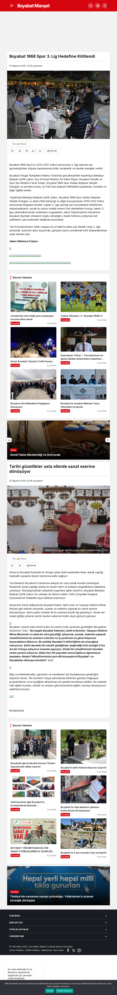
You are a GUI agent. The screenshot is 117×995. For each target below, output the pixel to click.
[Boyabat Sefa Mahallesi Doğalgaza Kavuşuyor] (33, 391)
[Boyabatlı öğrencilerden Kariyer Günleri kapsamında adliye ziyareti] (33, 751)
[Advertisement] (58, 30)
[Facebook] (68, 950)
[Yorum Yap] (27, 151)
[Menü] (12, 6)
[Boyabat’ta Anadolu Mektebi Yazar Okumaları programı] (83, 391)
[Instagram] (79, 950)
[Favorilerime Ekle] (20, 151)
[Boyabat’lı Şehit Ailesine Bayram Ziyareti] (83, 751)
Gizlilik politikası (64, 991)
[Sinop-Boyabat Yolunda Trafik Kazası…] (33, 347)
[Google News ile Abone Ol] (19, 144)
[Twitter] (73, 950)
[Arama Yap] (90, 6)
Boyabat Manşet (33, 6)
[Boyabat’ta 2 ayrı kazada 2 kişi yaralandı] (83, 838)
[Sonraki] (107, 440)
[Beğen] (12, 151)
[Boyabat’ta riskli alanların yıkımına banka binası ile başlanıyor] (83, 795)
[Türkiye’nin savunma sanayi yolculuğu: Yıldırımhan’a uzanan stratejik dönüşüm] (58, 885)
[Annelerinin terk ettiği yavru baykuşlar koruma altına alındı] (33, 303)
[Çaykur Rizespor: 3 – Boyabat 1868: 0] (83, 303)
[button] (98, 6)
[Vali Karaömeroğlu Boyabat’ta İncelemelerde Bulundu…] (33, 795)
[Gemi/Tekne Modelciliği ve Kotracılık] (58, 440)
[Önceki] (9, 440)
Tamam (50, 991)
